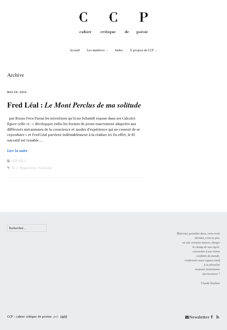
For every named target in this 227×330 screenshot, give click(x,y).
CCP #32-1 (19, 161)
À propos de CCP (142, 50)
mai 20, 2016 (17, 92)
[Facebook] (211, 317)
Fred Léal (44, 168)
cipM (63, 316)
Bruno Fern (28, 168)
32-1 (15, 168)
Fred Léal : (74, 104)
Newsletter (199, 317)
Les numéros (96, 50)
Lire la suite (17, 150)
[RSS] (217, 317)
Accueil (75, 50)
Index (119, 50)
